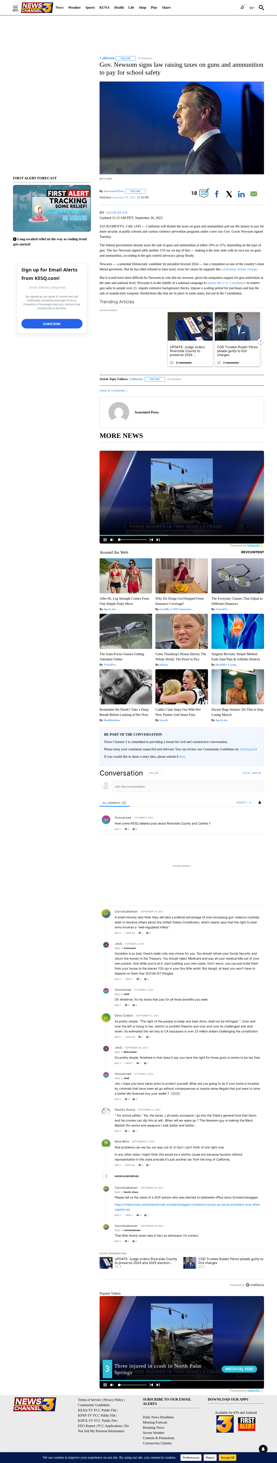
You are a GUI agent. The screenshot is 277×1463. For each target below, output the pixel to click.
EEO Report (86, 1426)
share (246, 829)
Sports (90, 7)
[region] (182, 1029)
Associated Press (114, 191)
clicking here (248, 749)
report (257, 829)
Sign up (256, 773)
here (182, 756)
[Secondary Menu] (18, 7)
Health (119, 7)
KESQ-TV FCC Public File (97, 1410)
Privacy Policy (113, 1400)
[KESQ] (37, 7)
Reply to (125, 948)
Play (154, 7)
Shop (142, 7)
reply (118, 829)
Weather (74, 7)
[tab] (115, 802)
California (136, 379)
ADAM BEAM (116, 212)
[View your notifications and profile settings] (259, 802)
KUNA (104, 7)
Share (166, 7)
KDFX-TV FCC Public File (97, 1420)
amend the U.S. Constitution (226, 283)
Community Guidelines (94, 1405)
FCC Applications (109, 1426)
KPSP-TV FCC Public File (96, 1415)
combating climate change (239, 269)
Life (131, 7)
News (60, 7)
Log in (246, 773)
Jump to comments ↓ (114, 390)
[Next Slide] (260, 341)
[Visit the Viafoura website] (255, 1285)
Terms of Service (89, 1400)
